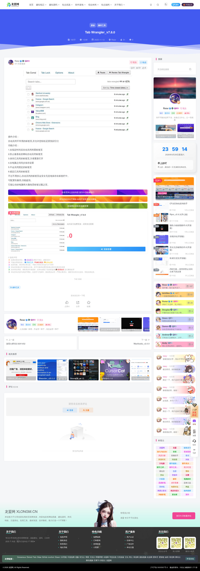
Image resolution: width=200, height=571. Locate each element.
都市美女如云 (187, 463)
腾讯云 (178, 557)
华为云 (82, 557)
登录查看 (107, 249)
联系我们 (63, 544)
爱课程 (161, 557)
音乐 (187, 455)
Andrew (165, 334)
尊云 (131, 557)
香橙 (174, 451)
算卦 (187, 494)
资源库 (174, 475)
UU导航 (64, 557)
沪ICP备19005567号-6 (159, 567)
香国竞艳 (187, 451)
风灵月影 (162, 455)
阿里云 (103, 560)
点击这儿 (30, 260)
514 (29, 324)
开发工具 (30, 262)
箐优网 (172, 557)
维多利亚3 (175, 490)
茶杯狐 (162, 486)
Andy (164, 343)
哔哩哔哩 (99, 557)
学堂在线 (112, 557)
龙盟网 (162, 447)
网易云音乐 (162, 490)
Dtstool (29, 557)
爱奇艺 (155, 557)
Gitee (39, 557)
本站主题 (130, 547)
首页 (31, 4)
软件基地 (79, 4)
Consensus (21, 557)
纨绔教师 (187, 490)
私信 (144, 62)
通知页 (162, 471)
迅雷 (174, 471)
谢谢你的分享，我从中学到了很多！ (177, 359)
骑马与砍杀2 (162, 451)
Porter (165, 301)
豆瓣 (187, 475)
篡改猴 (174, 494)
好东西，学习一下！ (171, 401)
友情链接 (96, 544)
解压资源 (39, 262)
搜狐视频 (142, 557)
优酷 (77, 557)
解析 (174, 479)
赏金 (162, 475)
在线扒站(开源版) (177, 236)
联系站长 (61, 269)
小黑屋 (96, 547)
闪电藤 (162, 463)
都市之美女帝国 (175, 467)
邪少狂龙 (187, 467)
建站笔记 (40, 4)
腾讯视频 (89, 560)
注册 (87, 410)
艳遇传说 (174, 486)
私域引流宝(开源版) (178, 258)
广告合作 (130, 544)
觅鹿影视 (162, 482)
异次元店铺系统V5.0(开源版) (180, 248)
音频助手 (174, 455)
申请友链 (190, 558)
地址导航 (63, 547)
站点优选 (66, 4)
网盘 (187, 486)
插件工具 (16, 287)
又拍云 (92, 557)
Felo (34, 557)
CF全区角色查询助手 (178, 203)
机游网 (149, 557)
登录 (71, 410)
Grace (165, 318)
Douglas (166, 309)
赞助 (187, 471)
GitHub (44, 557)
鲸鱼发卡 (187, 447)
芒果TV (97, 560)
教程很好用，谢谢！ (171, 390)
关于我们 (118, 4)
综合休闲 (92, 4)
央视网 (106, 557)
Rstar (17, 61)
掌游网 (136, 557)
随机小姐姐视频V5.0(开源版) (180, 226)
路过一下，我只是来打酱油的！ (175, 380)
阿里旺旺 (162, 459)
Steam (57, 557)
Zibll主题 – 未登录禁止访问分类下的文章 (181, 270)
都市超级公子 (174, 463)
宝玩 (126, 557)
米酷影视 (162, 494)
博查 (87, 557)
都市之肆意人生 (162, 467)
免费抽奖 (96, 537)
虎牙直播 (174, 482)
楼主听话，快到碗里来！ (172, 369)
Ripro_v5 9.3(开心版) (179, 214)
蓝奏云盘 (187, 482)
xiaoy (165, 356)
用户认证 (130, 537)
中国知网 (71, 557)
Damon (165, 326)
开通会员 (189, 4)
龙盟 (174, 447)
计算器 (162, 479)
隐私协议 (63, 540)
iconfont (51, 557)
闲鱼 (187, 459)
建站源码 (53, 4)
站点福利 (105, 4)
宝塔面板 (120, 557)
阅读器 (174, 459)
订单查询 (96, 540)
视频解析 (187, 479)
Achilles (166, 293)
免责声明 (63, 537)
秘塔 (167, 557)
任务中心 (130, 540)
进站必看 (49, 262)
